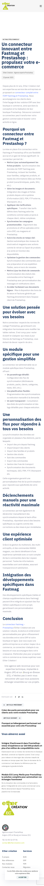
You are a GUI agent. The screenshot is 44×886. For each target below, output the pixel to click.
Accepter (22, 877)
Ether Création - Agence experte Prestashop (18, 73)
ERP (24, 860)
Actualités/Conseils (11, 39)
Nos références (8, 860)
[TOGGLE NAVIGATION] (35, 6)
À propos (5, 857)
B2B (24, 857)
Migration (26, 867)
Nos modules (7, 864)
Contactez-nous (8, 867)
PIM (24, 864)
